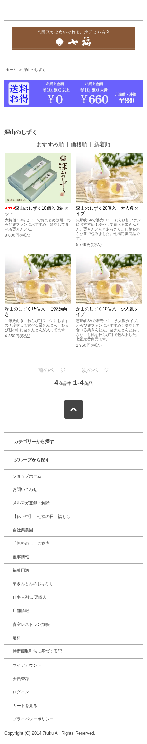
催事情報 (21, 557)
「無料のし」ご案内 (31, 543)
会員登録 (21, 678)
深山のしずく (34, 69)
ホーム (11, 69)
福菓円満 (21, 570)
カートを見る (25, 705)
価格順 (79, 144)
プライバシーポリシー (33, 719)
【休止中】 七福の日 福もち (41, 516)
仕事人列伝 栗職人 (29, 597)
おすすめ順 (50, 144)
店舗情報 (21, 610)
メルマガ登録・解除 (31, 502)
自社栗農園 (23, 530)
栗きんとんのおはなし (33, 583)
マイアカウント (27, 665)
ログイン (21, 692)
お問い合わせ (25, 489)
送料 (17, 637)
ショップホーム (27, 476)
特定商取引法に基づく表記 (37, 651)
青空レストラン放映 (31, 624)
